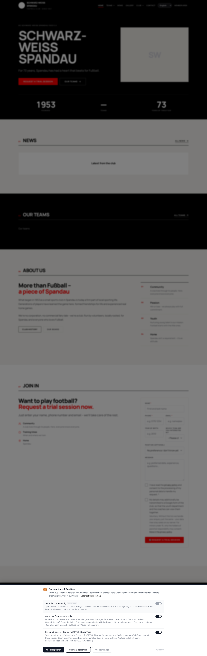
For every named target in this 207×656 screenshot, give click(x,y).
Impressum (160, 650)
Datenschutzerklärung (91, 595)
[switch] (158, 603)
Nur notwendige (102, 649)
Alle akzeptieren (53, 649)
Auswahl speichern (78, 649)
